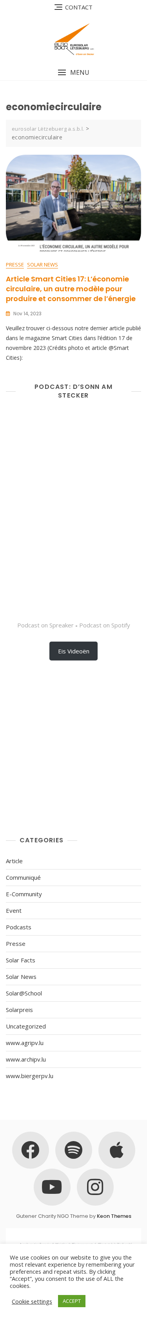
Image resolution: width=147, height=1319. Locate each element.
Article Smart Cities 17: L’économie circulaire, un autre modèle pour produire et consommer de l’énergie (71, 288)
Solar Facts (20, 960)
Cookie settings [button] (32, 1301)
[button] (73, 72)
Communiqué (23, 877)
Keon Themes (114, 1216)
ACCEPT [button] (72, 1300)
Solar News (42, 264)
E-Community (24, 894)
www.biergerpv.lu (29, 1076)
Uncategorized (26, 1026)
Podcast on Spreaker (45, 625)
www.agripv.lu (25, 1043)
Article (14, 861)
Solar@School (24, 993)
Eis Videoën (73, 651)
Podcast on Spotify (104, 625)
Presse (15, 264)
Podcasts (18, 927)
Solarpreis (19, 1010)
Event (14, 910)
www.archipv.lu (26, 1059)
